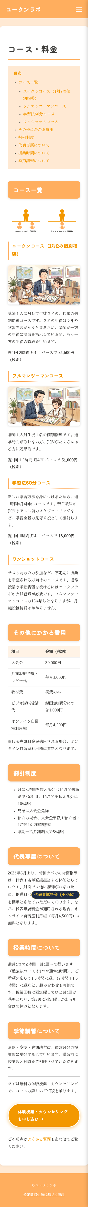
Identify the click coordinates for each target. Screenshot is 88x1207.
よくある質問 (39, 1139)
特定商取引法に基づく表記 (44, 1194)
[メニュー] (79, 9)
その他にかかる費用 (36, 130)
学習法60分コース (39, 114)
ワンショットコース (40, 122)
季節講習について (34, 161)
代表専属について (34, 145)
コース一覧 (28, 82)
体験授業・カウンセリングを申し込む (43, 1115)
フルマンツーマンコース (44, 106)
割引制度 (26, 138)
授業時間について (34, 153)
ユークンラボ (23, 9)
